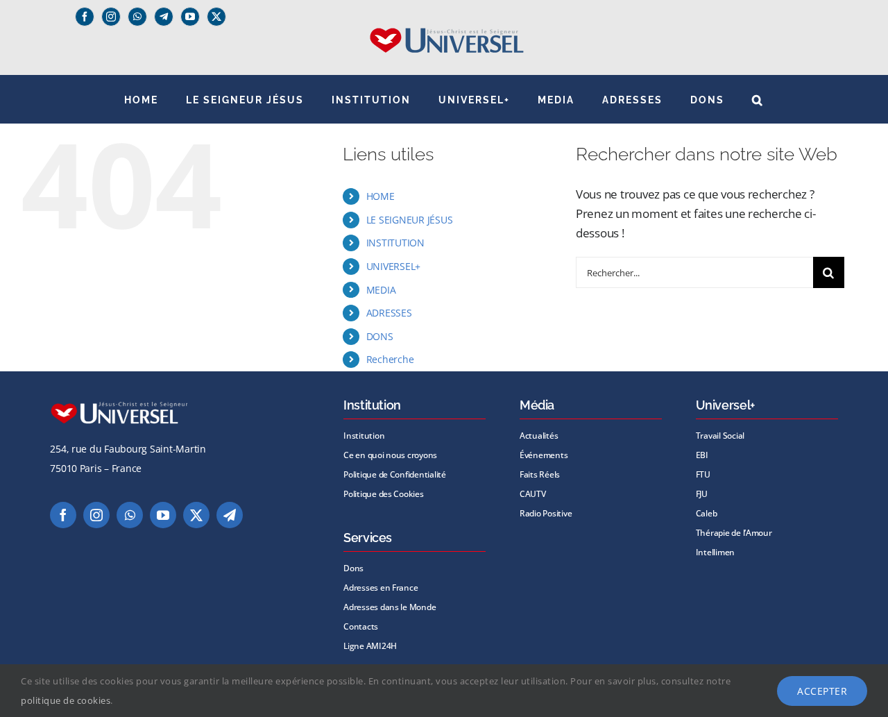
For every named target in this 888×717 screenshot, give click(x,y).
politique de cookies (65, 700)
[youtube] (190, 16)
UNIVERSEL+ (393, 266)
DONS (379, 336)
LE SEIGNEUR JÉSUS (409, 219)
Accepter (822, 691)
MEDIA (381, 289)
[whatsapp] (137, 16)
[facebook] (84, 16)
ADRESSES (389, 312)
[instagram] (111, 16)
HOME (380, 196)
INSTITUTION (395, 242)
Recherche (390, 359)
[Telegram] (163, 16)
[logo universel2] (444, 32)
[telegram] (229, 515)
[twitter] (216, 16)
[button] (758, 99)
